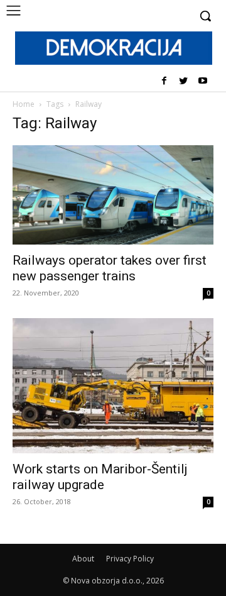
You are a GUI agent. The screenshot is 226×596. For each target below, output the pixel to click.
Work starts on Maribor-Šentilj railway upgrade (100, 476)
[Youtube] (202, 81)
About (83, 558)
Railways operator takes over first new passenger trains (110, 268)
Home (24, 104)
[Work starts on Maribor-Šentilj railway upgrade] (113, 385)
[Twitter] (183, 81)
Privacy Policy (130, 558)
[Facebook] (164, 81)
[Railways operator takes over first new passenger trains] (113, 195)
